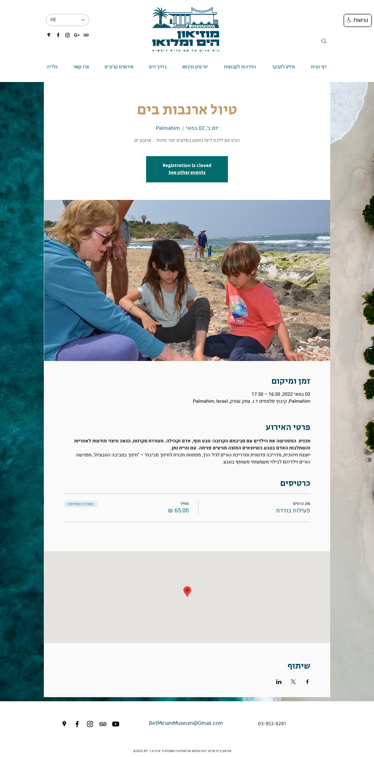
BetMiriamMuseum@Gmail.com (186, 723)
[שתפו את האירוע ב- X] (293, 681)
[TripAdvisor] (86, 35)
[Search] (324, 41)
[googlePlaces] (49, 35)
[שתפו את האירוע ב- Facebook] (307, 681)
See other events (187, 172)
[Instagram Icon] (90, 724)
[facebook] (58, 35)
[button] (157, 67)
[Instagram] (67, 35)
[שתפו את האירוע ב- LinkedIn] (279, 681)
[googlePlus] (77, 35)
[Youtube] (116, 724)
